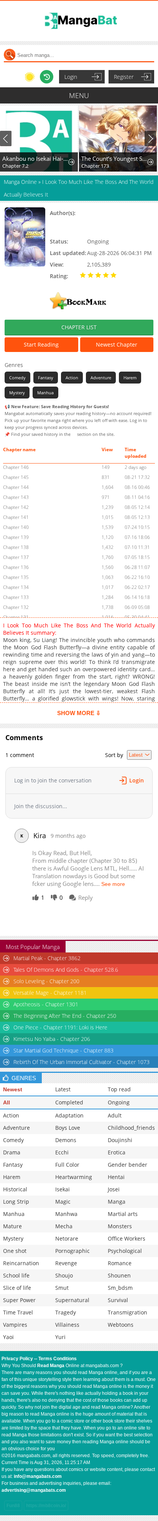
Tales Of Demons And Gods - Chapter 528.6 (65, 969)
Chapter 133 (16, 597)
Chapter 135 (16, 577)
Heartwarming (73, 1177)
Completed (69, 1102)
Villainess (67, 1324)
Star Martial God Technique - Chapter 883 (63, 1050)
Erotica (116, 1152)
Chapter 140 (16, 527)
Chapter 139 (16, 537)
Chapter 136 (16, 567)
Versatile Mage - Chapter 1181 (50, 992)
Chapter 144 (16, 487)
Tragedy (65, 1312)
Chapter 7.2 (15, 165)
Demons (65, 1140)
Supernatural (72, 1300)
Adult (115, 1115)
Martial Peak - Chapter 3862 (47, 958)
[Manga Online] (79, 21)
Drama (11, 1152)
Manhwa (66, 1213)
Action (72, 377)
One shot (14, 1250)
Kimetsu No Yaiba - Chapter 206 (51, 1038)
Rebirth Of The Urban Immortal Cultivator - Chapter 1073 (81, 1062)
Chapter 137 (16, 557)
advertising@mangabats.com (34, 1490)
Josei (114, 1189)
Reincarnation (21, 1263)
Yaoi (8, 1337)
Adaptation (69, 1115)
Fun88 (13, 1505)
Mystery (17, 392)
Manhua (45, 392)
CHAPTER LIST (79, 327)
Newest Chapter (116, 344)
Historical (15, 1189)
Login (70, 76)
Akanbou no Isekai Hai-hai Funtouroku (35, 158)
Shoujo (64, 1275)
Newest (12, 1089)
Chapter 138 (16, 547)
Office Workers (126, 1238)
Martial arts (123, 1213)
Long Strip (16, 1201)
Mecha (63, 1226)
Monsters (120, 1226)
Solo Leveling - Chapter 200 (46, 981)
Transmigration (127, 1312)
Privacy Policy (17, 1358)
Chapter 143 (16, 497)
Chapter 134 (16, 587)
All (6, 1102)
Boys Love (67, 1127)
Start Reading (41, 344)
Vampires (15, 1324)
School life (16, 1275)
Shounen (119, 1275)
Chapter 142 (16, 507)
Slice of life (17, 1287)
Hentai (116, 1177)
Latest (63, 1089)
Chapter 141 (16, 517)
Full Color (67, 1164)
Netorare (66, 1238)
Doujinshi (120, 1140)
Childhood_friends (131, 1127)
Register (123, 76)
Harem (130, 377)
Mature (12, 1226)
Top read (119, 1089)
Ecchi (62, 1152)
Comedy (17, 377)
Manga (116, 1201)
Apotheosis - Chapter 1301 (45, 1004)
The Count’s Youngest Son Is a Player (114, 158)
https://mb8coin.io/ (46, 1505)
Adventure (101, 377)
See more (113, 884)
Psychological (125, 1250)
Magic (63, 1201)
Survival (118, 1300)
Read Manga (50, 1365)
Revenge (66, 1263)
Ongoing (119, 1102)
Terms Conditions (57, 1358)
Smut (62, 1287)
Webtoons (120, 1324)
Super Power (19, 1300)
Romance (120, 1263)
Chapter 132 (16, 607)
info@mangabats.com (38, 1476)
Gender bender (127, 1164)
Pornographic (72, 1250)
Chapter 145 (16, 477)
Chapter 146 (16, 467)
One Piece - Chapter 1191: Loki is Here (60, 1027)
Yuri (60, 1337)
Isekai (62, 1189)
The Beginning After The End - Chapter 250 (64, 1015)
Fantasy (45, 377)
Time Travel (18, 1312)
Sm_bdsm (120, 1287)
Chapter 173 (95, 165)
